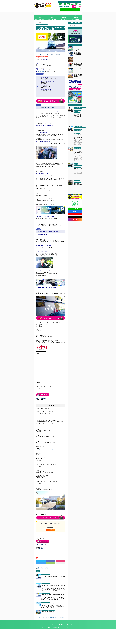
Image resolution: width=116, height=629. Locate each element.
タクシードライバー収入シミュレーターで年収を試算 (44, 449)
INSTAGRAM (75, 219)
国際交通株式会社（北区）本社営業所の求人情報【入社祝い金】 (78, 184)
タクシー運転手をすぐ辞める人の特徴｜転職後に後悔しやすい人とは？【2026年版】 (78, 64)
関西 (52, 17)
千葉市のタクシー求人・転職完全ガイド (48, 611)
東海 (40, 17)
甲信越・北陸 (76, 15)
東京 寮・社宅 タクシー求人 (52, 19)
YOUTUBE (75, 214)
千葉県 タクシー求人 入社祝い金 (43, 567)
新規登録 (74, 6)
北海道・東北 (52, 15)
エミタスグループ (39, 568)
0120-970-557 (41, 71)
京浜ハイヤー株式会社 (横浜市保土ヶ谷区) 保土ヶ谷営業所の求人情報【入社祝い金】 (52, 617)
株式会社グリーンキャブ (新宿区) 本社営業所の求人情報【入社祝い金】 (78, 169)
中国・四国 (64, 17)
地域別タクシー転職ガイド (76, 19)
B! (38, 563)
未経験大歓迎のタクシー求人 (40, 19)
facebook (75, 211)
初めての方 (79, 6)
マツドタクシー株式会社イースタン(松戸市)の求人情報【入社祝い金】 (52, 603)
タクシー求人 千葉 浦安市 (45, 568)
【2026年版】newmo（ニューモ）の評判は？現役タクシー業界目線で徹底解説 (78, 53)
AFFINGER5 (72, 627)
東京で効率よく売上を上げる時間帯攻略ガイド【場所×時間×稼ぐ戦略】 (78, 75)
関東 (64, 15)
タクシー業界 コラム (64, 19)
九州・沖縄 (76, 17)
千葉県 (38, 567)
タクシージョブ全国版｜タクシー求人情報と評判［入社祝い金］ (58, 624)
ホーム (40, 15)
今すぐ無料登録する (50, 529)
